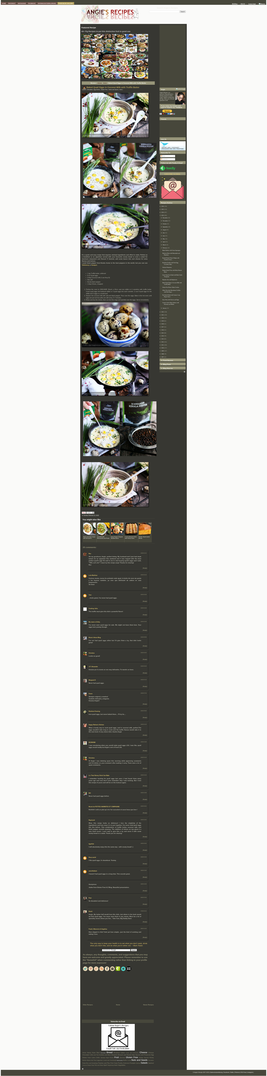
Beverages (103, 1052)
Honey (151, 1057)
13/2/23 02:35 (144, 666)
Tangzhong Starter (112, 1065)
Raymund (92, 820)
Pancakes (151, 1060)
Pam (90, 898)
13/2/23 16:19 (144, 757)
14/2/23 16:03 (144, 884)
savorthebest (93, 871)
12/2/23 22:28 (144, 608)
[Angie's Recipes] (110, 23)
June (164, 235)
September (165, 226)
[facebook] (107, 971)
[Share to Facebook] (93, 513)
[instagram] (112, 971)
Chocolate (85, 1055)
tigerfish (91, 844)
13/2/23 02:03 (144, 652)
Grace (90, 693)
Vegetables (121, 1065)
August (164, 229)
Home (100, 83)
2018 (162, 324)
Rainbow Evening (94, 711)
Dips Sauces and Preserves (141, 1055)
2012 (162, 342)
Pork (111, 1063)
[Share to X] (91, 513)
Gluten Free (104, 89)
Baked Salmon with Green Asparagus (171, 250)
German (122, 1057)
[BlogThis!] (89, 513)
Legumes (99, 1060)
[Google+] (96, 971)
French (112, 1057)
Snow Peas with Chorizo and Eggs (170, 299)
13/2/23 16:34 (144, 775)
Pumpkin (133, 1063)
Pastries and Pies (104, 1063)
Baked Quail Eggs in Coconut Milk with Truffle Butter (113, 87)
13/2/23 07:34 (144, 693)
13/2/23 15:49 (144, 741)
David (90, 911)
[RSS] (101, 971)
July (164, 232)
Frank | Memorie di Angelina (98, 929)
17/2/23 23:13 (144, 911)
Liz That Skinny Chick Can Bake (99, 775)
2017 (162, 327)
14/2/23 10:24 (144, 857)
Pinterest (237, 1072)
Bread (110, 1052)
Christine (91, 653)
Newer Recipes (148, 1005)
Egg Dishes (97, 89)
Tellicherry (85, 265)
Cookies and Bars (105, 1055)
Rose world (92, 857)
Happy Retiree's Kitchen (96, 725)
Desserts (114, 1055)
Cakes (123, 1052)
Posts (163, 156)
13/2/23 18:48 (144, 792)
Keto (105, 83)
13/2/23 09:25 (144, 710)
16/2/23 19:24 (144, 897)
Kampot (94, 265)
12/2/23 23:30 (144, 621)
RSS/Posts (235, 4)
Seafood (151, 1063)
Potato (116, 1063)
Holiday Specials (144, 1057)
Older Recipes (88, 1005)
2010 (162, 348)
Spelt (105, 1065)
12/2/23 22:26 (144, 594)
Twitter (232, 1072)
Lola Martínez (93, 575)
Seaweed (84, 1065)
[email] (128, 971)
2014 (162, 336)
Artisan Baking (86, 1052)
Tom (90, 595)
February (165, 247)
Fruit (116, 1057)
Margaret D (92, 680)
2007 (162, 357)
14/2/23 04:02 (144, 843)
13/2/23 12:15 (144, 724)
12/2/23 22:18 (144, 574)
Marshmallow (120, 1060)
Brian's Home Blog (95, 637)
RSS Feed (243, 1072)
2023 (162, 215)
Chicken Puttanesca (167, 267)
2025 (162, 209)
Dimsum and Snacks (125, 1055)
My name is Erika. (94, 622)
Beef (98, 1052)
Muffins (125, 1060)
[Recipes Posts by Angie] (118, 1050)
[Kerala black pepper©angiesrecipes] (138, 455)
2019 (162, 321)
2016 (162, 330)
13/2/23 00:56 (144, 637)
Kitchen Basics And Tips (89, 1060)
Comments (165, 159)
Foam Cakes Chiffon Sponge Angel (98, 1057)
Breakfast (90, 89)
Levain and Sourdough (109, 1060)
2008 (162, 354)
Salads (144, 1063)
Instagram (250, 1072)
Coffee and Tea (94, 1055)
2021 (162, 315)
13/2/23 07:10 (144, 679)
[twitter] (85, 971)
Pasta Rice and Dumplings (90, 1063)
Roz (90, 553)
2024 (162, 212)
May (164, 238)
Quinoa (138, 1063)
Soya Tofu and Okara (97, 1065)
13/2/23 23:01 (144, 819)
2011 (162, 345)
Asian (94, 1052)
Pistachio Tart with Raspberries (169, 279)
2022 (162, 312)
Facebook (226, 1072)
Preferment (126, 1063)
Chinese (151, 1052)
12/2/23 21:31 (144, 553)
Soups (89, 1065)
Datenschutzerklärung (216, 1072)
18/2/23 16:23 (144, 928)
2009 (162, 351)
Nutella (129, 1060)
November (165, 220)
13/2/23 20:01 (144, 806)
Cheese (143, 1052)
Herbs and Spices (113, 89)
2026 (162, 206)
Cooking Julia (93, 608)
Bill (90, 793)
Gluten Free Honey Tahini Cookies (170, 287)
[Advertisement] (173, 56)
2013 (162, 339)
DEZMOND (92, 742)
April (164, 241)
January (165, 308)
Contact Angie (252, 4)
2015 (162, 333)
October (165, 223)
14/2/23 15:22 (144, 870)
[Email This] (87, 513)
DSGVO (243, 4)
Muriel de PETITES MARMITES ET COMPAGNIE (104, 806)
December (165, 217)
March (164, 244)
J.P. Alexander (93, 666)
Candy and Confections (132, 1052)
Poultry (120, 1063)
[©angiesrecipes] (114, 78)
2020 (162, 318)
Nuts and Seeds (139, 1060)
